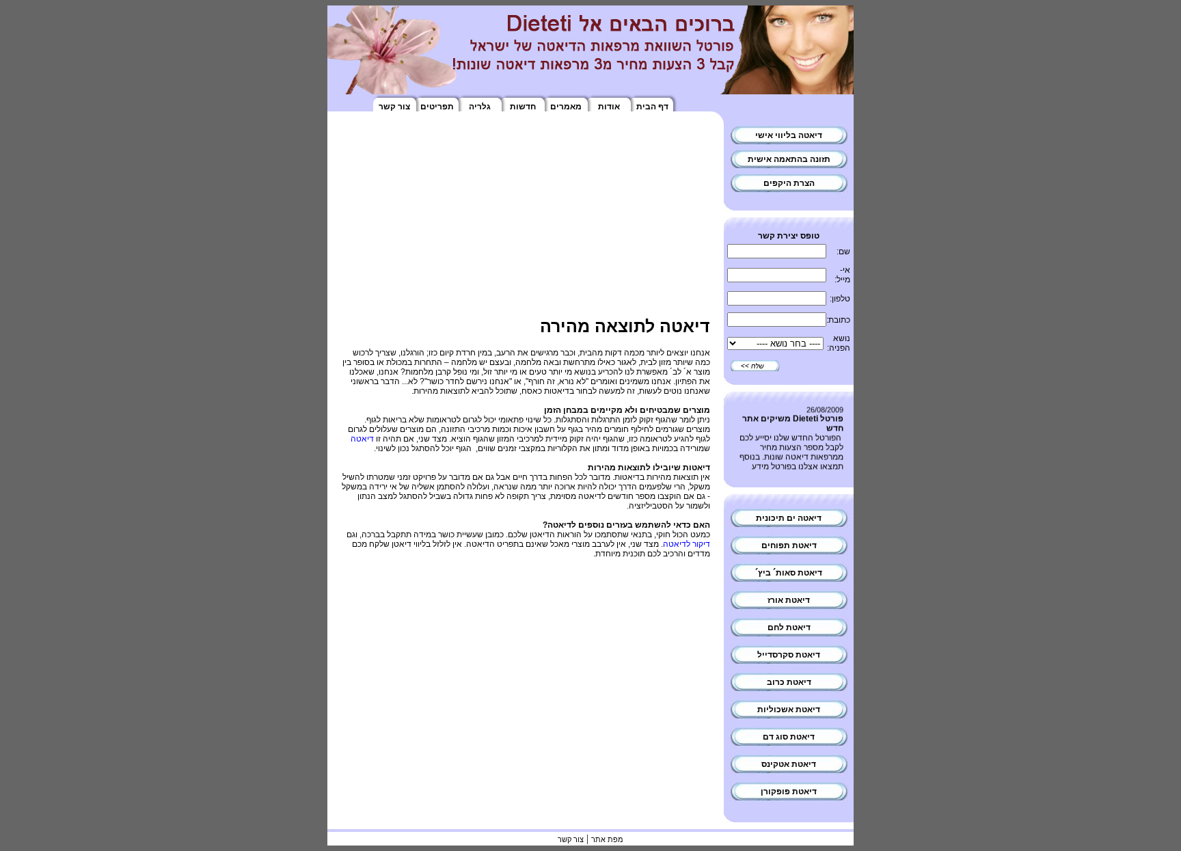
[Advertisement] (525, 220)
